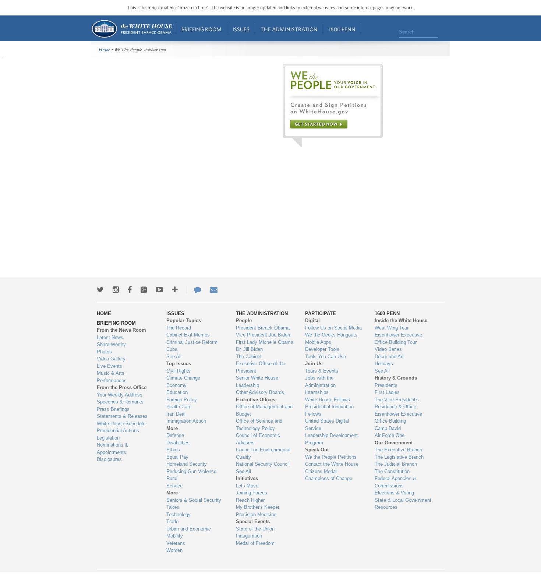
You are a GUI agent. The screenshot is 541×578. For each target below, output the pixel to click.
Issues (241, 29)
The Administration (289, 29)
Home (131, 29)
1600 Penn (342, 29)
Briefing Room (201, 29)
